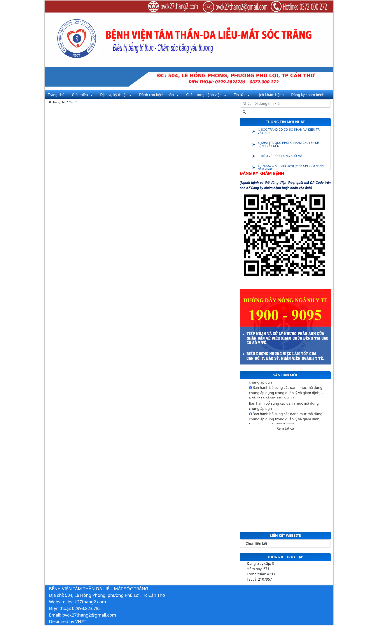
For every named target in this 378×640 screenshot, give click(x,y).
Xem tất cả (285, 428)
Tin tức (73, 102)
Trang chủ (59, 102)
